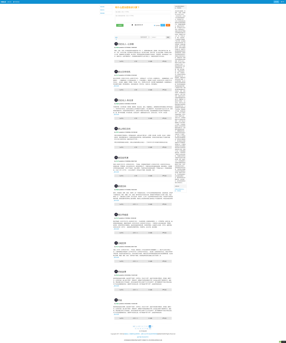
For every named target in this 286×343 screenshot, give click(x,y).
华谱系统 (16, 2)
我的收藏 (102, 13)
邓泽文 (117, 132)
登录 (283, 1)
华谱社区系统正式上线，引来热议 (179, 190)
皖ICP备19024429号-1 (143, 337)
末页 (150, 328)
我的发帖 (102, 6)
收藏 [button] (150, 61)
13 (138, 328)
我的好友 (102, 10)
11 (152, 326)
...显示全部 (116, 86)
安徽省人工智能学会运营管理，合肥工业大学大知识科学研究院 (140, 334)
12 (135, 328)
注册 (277, 1)
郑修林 (117, 47)
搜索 (168, 37)
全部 (116, 37)
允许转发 (158, 25)
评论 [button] (122, 61)
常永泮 (117, 75)
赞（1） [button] (136, 204)
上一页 (138, 326)
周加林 (117, 275)
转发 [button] (165, 61)
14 (140, 328)
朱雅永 (117, 303)
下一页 (146, 328)
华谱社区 (3, 2)
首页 (10, 2)
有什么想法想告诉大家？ (127, 7)
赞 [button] (136, 61)
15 (142, 328)
